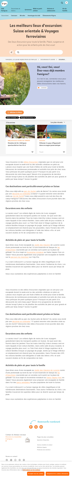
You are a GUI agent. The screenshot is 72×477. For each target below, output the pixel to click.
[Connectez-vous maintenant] (66, 2)
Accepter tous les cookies (35, 473)
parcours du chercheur (20, 257)
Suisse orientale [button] (11, 117)
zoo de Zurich (18, 196)
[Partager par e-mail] (41, 427)
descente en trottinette (21, 194)
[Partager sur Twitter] (36, 427)
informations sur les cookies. (31, 470)
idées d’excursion (31, 162)
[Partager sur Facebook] (31, 427)
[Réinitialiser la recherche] (60, 52)
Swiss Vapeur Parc (54, 378)
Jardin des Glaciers (42, 245)
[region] (36, 469)
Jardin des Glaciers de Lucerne (47, 370)
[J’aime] (32, 152)
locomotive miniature (35, 252)
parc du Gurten (30, 191)
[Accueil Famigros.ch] (4, 3)
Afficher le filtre (16, 112)
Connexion (44, 87)
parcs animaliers (23, 382)
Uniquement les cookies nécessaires (57, 473)
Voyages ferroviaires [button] (27, 117)
